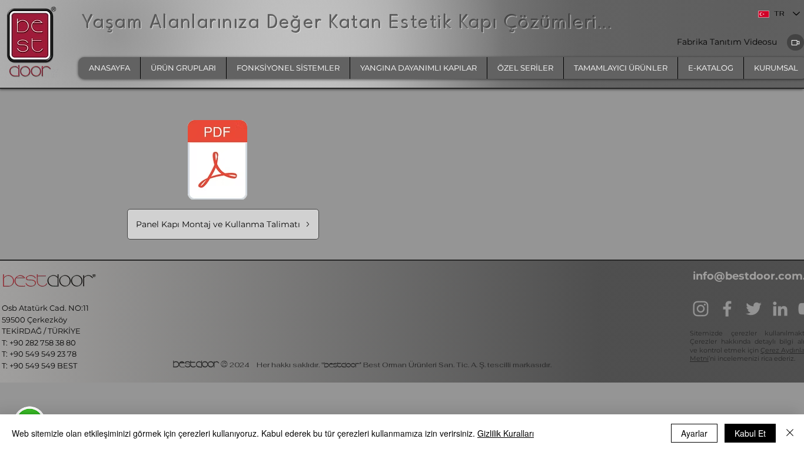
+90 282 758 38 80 (43, 342)
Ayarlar (694, 433)
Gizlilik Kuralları (505, 433)
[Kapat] (790, 433)
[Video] (795, 42)
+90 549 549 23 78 (43, 353)
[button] (183, 68)
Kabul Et (750, 433)
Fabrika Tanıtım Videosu (728, 41)
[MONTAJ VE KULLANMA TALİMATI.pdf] (217, 161)
